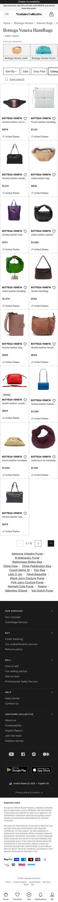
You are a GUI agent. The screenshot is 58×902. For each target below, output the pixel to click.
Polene (42, 586)
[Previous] (20, 543)
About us (10, 720)
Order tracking (14, 639)
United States (35, 882)
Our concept (12, 617)
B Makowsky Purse (27, 558)
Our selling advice (16, 671)
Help (8, 692)
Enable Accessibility (29, 1)
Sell (8, 660)
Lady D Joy (15, 574)
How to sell (12, 666)
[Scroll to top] (51, 543)
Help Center (12, 698)
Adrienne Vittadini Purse (27, 554)
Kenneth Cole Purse (20, 586)
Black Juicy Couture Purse (27, 578)
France (8, 882)
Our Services (14, 611)
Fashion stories (14, 741)
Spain (26, 884)
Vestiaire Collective (19, 714)
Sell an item (12, 676)
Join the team (13, 736)
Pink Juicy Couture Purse (27, 582)
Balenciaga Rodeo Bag (27, 562)
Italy (32, 884)
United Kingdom (20, 882)
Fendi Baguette (36, 574)
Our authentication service (21, 644)
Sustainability (13, 725)
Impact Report (13, 730)
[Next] (38, 543)
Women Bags (45, 23)
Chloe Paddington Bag (36, 566)
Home (6, 23)
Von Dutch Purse (42, 591)
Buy (7, 633)
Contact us (11, 703)
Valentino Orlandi (16, 591)
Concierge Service (16, 622)
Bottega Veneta (23, 23)
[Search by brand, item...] (6, 14)
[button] (51, 14)
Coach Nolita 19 (19, 570)
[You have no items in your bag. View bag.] (51, 14)
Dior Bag (39, 570)
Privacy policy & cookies (28, 792)
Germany (46, 882)
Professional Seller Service (21, 681)
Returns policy (14, 649)
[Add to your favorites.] (25, 119)
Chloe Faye (10, 566)
